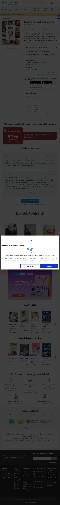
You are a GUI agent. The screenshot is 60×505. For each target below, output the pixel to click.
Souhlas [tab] (10, 240)
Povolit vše (49, 266)
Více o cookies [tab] (50, 240)
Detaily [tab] (30, 240)
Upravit (29, 266)
